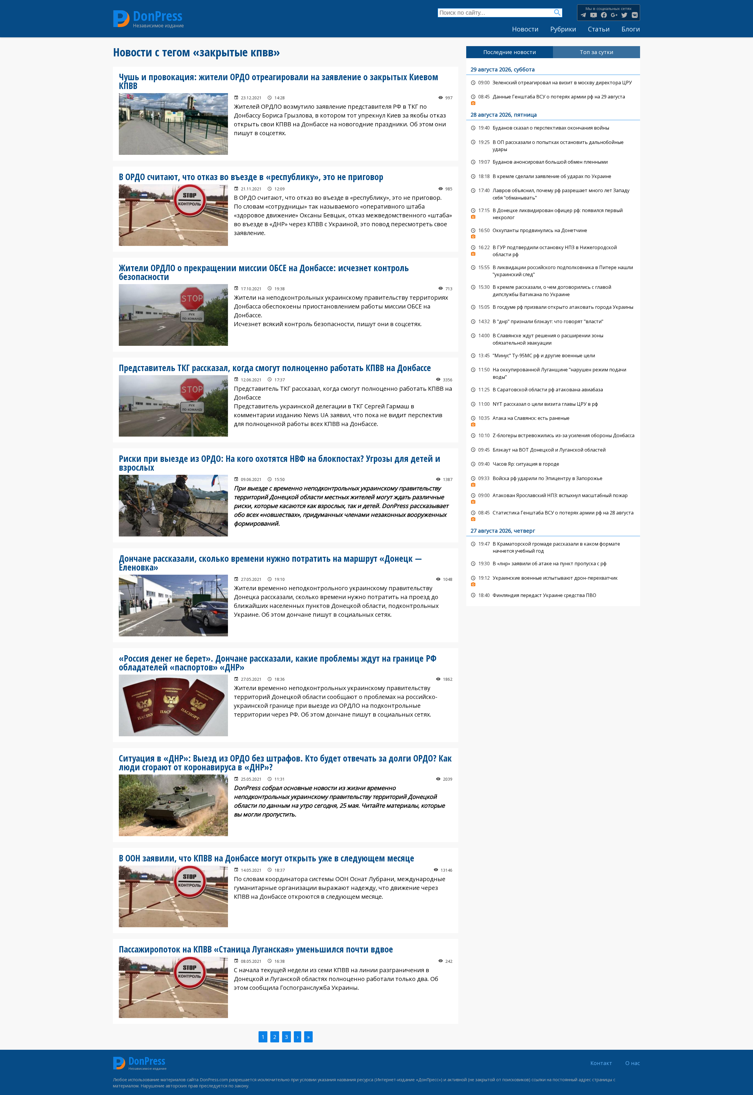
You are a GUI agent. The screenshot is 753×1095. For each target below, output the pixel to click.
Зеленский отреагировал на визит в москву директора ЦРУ (553, 82)
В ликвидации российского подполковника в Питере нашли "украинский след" (553, 270)
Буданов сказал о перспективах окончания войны (553, 128)
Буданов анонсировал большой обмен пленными (553, 162)
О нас (632, 1063)
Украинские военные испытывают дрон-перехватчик (553, 580)
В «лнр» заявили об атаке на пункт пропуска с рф (553, 563)
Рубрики (563, 29)
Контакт (601, 1063)
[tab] (509, 52)
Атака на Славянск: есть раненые (553, 420)
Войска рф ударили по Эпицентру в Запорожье (553, 480)
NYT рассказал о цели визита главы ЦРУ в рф (553, 404)
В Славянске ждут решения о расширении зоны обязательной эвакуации (553, 338)
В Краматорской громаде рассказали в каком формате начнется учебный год (553, 547)
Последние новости (509, 52)
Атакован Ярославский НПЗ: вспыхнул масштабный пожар (553, 497)
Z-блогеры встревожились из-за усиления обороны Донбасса (553, 435)
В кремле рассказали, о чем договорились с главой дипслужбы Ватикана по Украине (553, 290)
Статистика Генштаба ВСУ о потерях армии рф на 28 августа (553, 514)
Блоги (631, 29)
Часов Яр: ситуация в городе (553, 464)
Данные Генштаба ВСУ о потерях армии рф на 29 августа (553, 98)
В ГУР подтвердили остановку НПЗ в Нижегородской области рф (553, 250)
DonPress (157, 16)
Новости (525, 29)
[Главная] (121, 18)
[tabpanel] (553, 332)
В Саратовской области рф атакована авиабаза (553, 389)
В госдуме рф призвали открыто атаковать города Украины (553, 307)
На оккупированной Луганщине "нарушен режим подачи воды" (553, 372)
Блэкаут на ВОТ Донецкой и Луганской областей (553, 450)
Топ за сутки (596, 52)
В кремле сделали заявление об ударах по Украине (553, 176)
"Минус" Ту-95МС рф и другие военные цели (553, 355)
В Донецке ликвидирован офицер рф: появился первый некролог (553, 213)
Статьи (599, 29)
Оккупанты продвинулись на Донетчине (553, 232)
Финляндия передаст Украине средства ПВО (553, 595)
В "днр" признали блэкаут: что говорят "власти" (553, 321)
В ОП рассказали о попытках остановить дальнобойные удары (553, 145)
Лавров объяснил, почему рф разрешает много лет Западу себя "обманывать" (553, 193)
